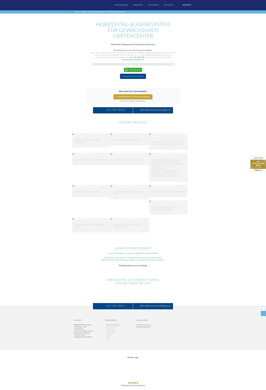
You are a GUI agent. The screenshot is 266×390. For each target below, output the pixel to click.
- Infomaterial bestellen (112, 325)
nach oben (263, 313)
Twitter (142, 331)
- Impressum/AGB (111, 327)
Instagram (146, 335)
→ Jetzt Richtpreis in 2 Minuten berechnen (133, 97)
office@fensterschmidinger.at (83, 337)
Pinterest (142, 335)
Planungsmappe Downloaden (133, 76)
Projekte (83, 11)
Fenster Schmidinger (82, 5)
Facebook (138, 331)
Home (77, 11)
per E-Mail (130, 260)
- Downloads (109, 333)
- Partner (108, 337)
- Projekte (108, 335)
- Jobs (107, 339)
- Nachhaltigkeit (110, 331)
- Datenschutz (109, 329)
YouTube (138, 335)
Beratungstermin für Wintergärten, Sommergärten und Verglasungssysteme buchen (133, 64)
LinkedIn (146, 331)
